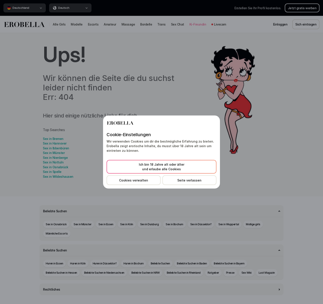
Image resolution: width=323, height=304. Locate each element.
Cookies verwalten (133, 180)
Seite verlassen (189, 180)
